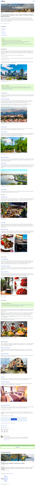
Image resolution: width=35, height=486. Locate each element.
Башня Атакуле (4, 131)
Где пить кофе (4, 32)
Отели (5, 475)
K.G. (2, 253)
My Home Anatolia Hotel (5, 347)
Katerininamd (3, 338)
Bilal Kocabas (3, 81)
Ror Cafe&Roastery (4, 259)
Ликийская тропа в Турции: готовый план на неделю (13, 463)
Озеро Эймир (3, 189)
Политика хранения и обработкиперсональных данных (5, 484)
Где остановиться (4, 35)
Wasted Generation (4, 154)
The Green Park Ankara (5, 381)
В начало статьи (4, 425)
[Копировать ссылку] (7, 432)
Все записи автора (6, 439)
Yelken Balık (3, 222)
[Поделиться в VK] (2, 432)
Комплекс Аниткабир (5, 99)
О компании (5, 477)
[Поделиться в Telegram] (4, 432)
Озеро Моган (3, 163)
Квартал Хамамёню (5, 157)
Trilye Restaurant (4, 197)
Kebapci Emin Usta (4, 229)
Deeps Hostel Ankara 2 (5, 405)
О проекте (5, 481)
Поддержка (5, 480)
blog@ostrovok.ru (11, 473)
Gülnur (4, 253)
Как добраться (4, 28)
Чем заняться (4, 29)
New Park (2, 377)
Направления (6, 476)
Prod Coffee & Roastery (5, 266)
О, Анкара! (14, 419)
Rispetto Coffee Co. (5, 271)
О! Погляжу (17, 447)
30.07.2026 (33, 466)
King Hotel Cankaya (5, 353)
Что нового (2, 466)
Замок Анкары (4, 126)
